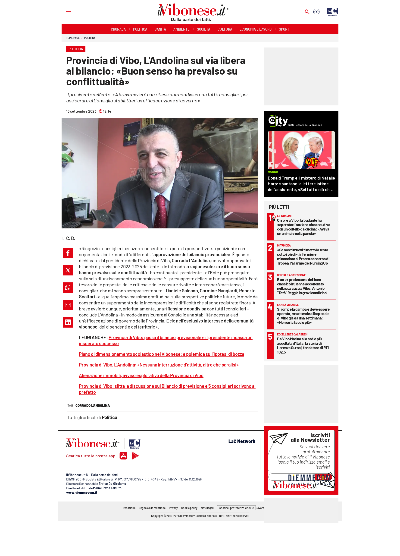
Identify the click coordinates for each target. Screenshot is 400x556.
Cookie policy (189, 507)
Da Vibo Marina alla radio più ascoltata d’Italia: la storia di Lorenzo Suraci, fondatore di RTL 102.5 (303, 345)
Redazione (129, 507)
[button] (68, 252)
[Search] (307, 12)
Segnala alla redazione (152, 507)
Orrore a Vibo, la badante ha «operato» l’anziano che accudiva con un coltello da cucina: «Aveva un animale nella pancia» (303, 227)
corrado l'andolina (92, 405)
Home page (73, 37)
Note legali (207, 507)
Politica (89, 37)
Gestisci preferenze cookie (236, 508)
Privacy (173, 507)
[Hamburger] (64, 11)
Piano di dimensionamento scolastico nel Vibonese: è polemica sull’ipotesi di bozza (161, 354)
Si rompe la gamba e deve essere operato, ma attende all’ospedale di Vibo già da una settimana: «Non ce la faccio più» (303, 316)
